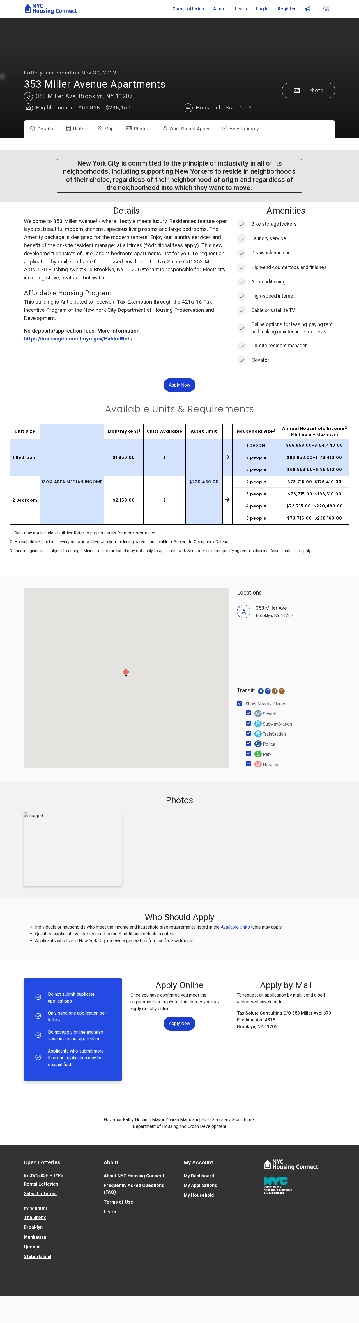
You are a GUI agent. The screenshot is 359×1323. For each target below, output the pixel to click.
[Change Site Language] (326, 9)
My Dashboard (199, 1175)
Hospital (270, 764)
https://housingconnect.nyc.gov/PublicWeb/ (78, 338)
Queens (32, 1246)
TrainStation (274, 734)
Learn (241, 9)
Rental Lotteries (41, 1184)
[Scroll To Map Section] (28, 96)
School (269, 714)
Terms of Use (118, 1202)
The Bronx (35, 1217)
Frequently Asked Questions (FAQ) (134, 1189)
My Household (199, 1195)
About (219, 9)
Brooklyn (33, 1227)
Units (78, 129)
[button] (28, 107)
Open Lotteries (188, 9)
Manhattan (35, 1237)
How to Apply (243, 129)
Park (267, 754)
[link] (51, 9)
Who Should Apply (189, 129)
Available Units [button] (235, 927)
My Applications (200, 1185)
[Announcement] (307, 9)
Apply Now (179, 384)
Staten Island (37, 1256)
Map (108, 129)
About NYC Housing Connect (134, 1175)
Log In (262, 9)
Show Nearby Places (265, 703)
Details (44, 129)
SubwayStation (277, 724)
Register (287, 9)
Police (268, 744)
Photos (141, 129)
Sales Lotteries (40, 1193)
